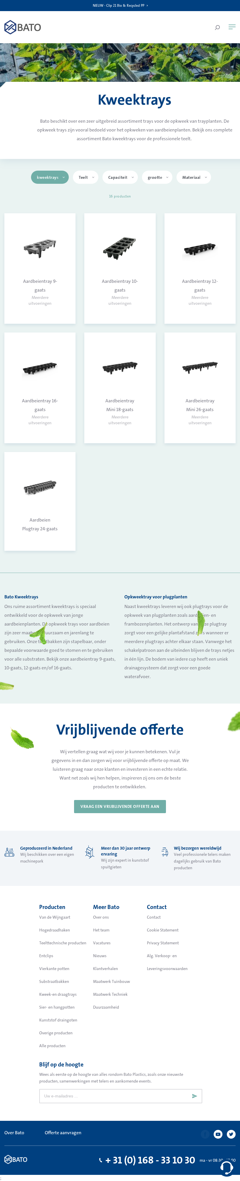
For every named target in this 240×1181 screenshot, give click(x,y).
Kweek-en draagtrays (58, 994)
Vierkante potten (54, 968)
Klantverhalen (105, 968)
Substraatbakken (54, 981)
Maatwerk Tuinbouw (111, 981)
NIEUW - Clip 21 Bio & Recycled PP (118, 5)
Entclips (46, 955)
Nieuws (100, 955)
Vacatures (102, 943)
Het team (101, 930)
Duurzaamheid (106, 1007)
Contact (154, 917)
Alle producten (52, 1045)
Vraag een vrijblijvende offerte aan (120, 806)
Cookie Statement (163, 930)
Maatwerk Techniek (110, 994)
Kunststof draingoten (58, 1020)
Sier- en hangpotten (57, 1007)
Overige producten (56, 1032)
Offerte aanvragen (63, 1133)
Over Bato (14, 1133)
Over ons (101, 917)
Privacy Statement (163, 943)
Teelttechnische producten (62, 943)
